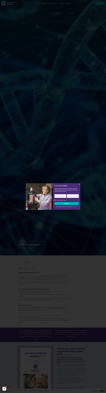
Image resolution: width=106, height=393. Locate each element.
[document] (53, 196)
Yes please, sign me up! (61, 200)
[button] (79, 184)
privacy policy (74, 206)
